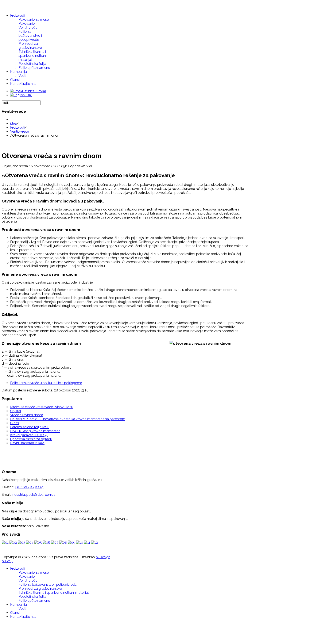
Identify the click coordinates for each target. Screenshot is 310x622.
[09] (72, 543)
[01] (5, 543)
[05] (38, 543)
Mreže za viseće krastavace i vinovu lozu (41, 407)
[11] (87, 543)
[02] (13, 543)
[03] (22, 543)
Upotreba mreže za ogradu (31, 439)
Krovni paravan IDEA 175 (29, 435)
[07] (55, 543)
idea (13, 123)
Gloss (14, 423)
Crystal (15, 411)
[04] (30, 543)
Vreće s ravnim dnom (26, 415)
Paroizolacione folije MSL (29, 427)
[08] (63, 543)
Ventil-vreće (19, 131)
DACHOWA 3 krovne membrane (35, 431)
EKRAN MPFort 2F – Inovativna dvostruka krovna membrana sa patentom (67, 419)
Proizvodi (17, 127)
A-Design (103, 557)
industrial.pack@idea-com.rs (33, 495)
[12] (94, 543)
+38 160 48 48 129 (29, 487)
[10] (80, 543)
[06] (47, 543)
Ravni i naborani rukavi (27, 443)
